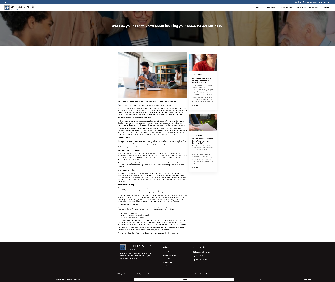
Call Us (259, 279)
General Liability (167, 259)
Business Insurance (286, 8)
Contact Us (325, 8)
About (258, 8)
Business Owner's (168, 252)
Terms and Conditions (213, 274)
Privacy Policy (199, 274)
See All (165, 266)
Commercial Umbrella (169, 255)
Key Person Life (167, 262)
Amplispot (148, 274)
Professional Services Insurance (307, 8)
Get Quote (184, 279)
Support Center (270, 8)
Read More (195, 106)
